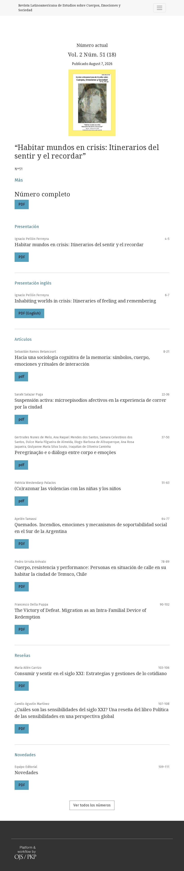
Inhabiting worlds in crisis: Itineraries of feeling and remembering (85, 301)
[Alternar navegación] (159, 7)
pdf (21, 376)
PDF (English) (29, 313)
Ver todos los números (92, 805)
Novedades (26, 772)
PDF (21, 204)
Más (19, 180)
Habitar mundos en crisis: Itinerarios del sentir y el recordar (79, 244)
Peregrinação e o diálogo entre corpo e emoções (65, 452)
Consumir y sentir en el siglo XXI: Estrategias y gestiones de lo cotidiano (91, 673)
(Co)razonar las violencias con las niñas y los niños (68, 488)
